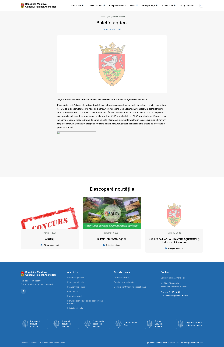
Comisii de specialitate (124, 282)
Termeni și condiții (29, 342)
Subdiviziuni (167, 5)
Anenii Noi (76, 5)
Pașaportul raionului (76, 287)
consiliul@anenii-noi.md (177, 295)
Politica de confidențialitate (52, 342)
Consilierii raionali (121, 277)
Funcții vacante (187, 5)
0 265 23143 (174, 292)
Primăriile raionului (75, 308)
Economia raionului (75, 282)
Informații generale (75, 277)
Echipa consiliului (117, 5)
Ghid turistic (72, 291)
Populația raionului (75, 296)
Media (132, 5)
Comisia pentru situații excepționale (130, 287)
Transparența (148, 5)
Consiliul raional (95, 5)
